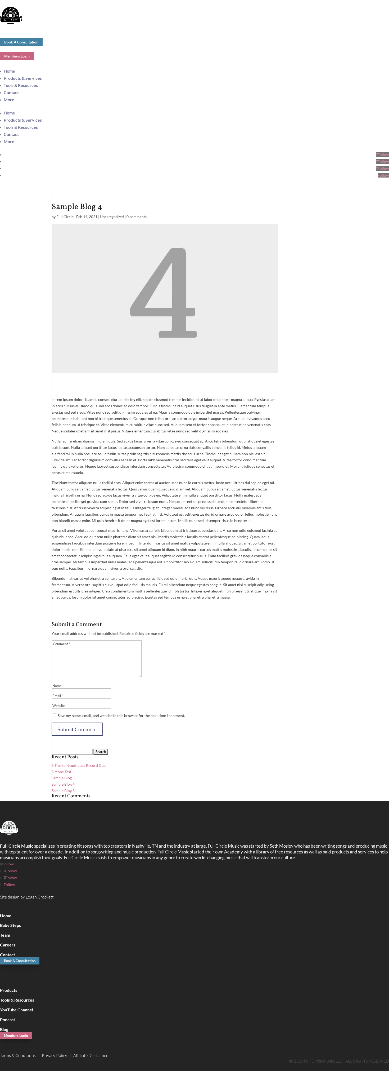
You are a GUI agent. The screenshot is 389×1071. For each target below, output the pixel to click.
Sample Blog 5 (63, 778)
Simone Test (61, 771)
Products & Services (23, 78)
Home (9, 70)
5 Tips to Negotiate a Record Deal (79, 765)
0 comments (136, 216)
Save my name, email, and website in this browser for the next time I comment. (121, 715)
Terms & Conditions (18, 1055)
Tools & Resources (21, 85)
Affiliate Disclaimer (90, 1055)
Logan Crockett (40, 897)
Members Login (17, 56)
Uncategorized (112, 216)
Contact (11, 92)
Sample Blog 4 (63, 784)
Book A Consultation (21, 42)
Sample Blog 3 (63, 790)
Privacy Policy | (57, 1055)
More (9, 99)
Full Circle (65, 216)
